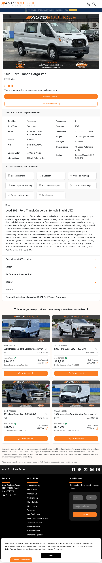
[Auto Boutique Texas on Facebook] (72, 469)
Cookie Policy (33, 530)
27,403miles (92, 418)
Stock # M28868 (60, 345)
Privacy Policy (33, 526)
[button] (88, 4)
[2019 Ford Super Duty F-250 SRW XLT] (26, 394)
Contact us (32, 494)
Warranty (31, 510)
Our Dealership (33, 514)
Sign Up (85, 515)
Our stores (32, 489)
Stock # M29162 (10, 345)
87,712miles (42, 418)
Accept (51, 555)
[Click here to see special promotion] (51, 10)
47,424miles (42, 352)
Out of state (32, 502)
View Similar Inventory (51, 104)
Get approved (33, 506)
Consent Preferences (21, 560)
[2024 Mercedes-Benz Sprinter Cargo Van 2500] (76, 394)
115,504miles (92, 352)
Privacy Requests (35, 535)
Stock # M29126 (60, 411)
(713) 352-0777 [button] (12, 495)
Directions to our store (37, 518)
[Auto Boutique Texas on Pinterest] (97, 469)
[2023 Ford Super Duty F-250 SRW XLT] (76, 328)
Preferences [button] (58, 549)
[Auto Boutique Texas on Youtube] (85, 469)
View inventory (33, 485)
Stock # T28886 (10, 411)
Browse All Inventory (51, 96)
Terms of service (34, 522)
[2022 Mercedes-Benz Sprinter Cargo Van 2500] (26, 328)
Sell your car (32, 498)
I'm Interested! (27, 373)
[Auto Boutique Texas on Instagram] (91, 469)
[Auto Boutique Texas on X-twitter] (78, 469)
